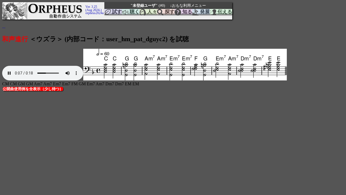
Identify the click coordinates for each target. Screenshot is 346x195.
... (3, 26)
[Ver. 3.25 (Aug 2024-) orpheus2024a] (84, 4)
